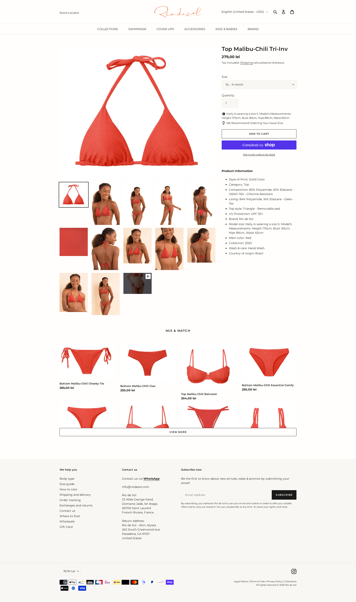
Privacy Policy (275, 581)
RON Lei (69, 571)
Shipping (246, 62)
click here (281, 506)
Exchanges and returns (76, 505)
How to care (68, 489)
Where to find (70, 516)
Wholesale (67, 521)
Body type (67, 478)
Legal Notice (241, 581)
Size (224, 77)
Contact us (67, 511)
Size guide (67, 484)
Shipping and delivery (75, 495)
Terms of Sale (257, 581)
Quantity (228, 95)
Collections (290, 581)
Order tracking (70, 500)
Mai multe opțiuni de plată (259, 154)
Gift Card (66, 527)
